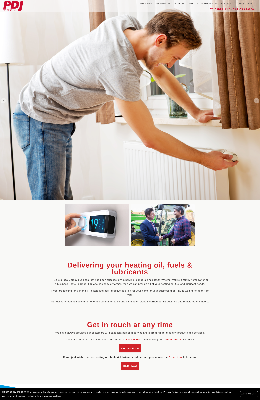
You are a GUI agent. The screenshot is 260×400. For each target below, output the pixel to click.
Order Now (210, 3)
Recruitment (246, 3)
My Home (180, 3)
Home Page (146, 3)
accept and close (248, 394)
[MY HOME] (97, 225)
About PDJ (194, 3)
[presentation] (3, 100)
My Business (163, 3)
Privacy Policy (170, 392)
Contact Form (130, 348)
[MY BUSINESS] (163, 225)
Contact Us (228, 3)
